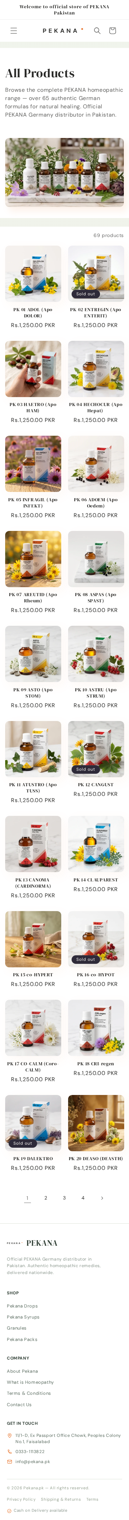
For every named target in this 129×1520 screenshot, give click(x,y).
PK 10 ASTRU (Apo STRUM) (96, 693)
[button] (13, 30)
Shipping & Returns (61, 1499)
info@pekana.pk (32, 1461)
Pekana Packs (22, 1339)
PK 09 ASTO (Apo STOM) (33, 693)
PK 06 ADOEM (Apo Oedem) (96, 502)
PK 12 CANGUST (96, 784)
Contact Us (19, 1404)
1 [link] (27, 1198)
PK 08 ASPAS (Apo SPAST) (96, 597)
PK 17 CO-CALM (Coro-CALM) (33, 1066)
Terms (92, 1499)
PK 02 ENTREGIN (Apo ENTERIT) (95, 312)
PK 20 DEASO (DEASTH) (96, 1158)
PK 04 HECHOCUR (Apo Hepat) (96, 407)
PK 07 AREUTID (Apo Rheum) (33, 597)
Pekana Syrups (23, 1317)
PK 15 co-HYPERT (33, 974)
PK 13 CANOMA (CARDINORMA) (33, 883)
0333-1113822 (29, 1451)
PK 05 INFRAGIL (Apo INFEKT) (33, 502)
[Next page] (101, 1198)
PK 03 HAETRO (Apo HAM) (33, 407)
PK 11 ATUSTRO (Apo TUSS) (33, 787)
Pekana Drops (22, 1306)
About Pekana (22, 1371)
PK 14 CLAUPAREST (96, 880)
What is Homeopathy (30, 1382)
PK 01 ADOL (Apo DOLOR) (33, 312)
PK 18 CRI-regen (95, 1063)
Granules (17, 1328)
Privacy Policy (21, 1499)
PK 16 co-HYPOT (96, 974)
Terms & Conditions (29, 1393)
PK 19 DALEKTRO (33, 1158)
